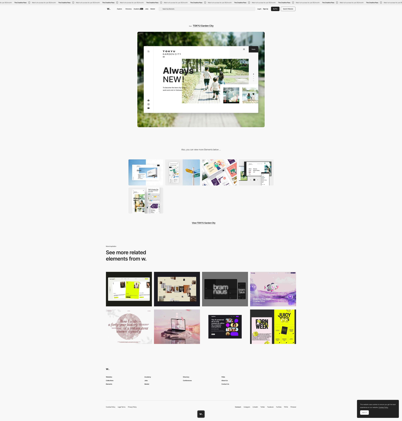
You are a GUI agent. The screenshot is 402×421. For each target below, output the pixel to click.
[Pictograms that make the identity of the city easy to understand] (145, 172)
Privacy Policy (132, 407)
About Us (225, 380)
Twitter (262, 407)
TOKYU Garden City (203, 26)
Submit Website (288, 9)
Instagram (247, 407)
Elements (109, 384)
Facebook (270, 407)
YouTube (278, 407)
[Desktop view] (273, 327)
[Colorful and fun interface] (256, 172)
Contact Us (225, 384)
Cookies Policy (110, 407)
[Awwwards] (108, 9)
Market (152, 9)
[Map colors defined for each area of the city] (182, 172)
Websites (109, 377)
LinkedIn (255, 407)
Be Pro (275, 9)
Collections (109, 380)
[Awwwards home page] (201, 414)
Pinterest (293, 407)
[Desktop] (129, 289)
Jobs (146, 9)
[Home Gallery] (177, 289)
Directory (129, 9)
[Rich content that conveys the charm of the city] (219, 172)
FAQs (223, 377)
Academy (138, 9)
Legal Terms (121, 407)
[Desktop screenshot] (129, 327)
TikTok (286, 407)
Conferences (187, 380)
